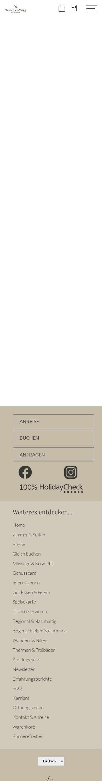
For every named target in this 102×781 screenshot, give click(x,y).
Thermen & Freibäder (34, 650)
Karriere (21, 698)
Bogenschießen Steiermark (39, 630)
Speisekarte (24, 602)
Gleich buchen (27, 554)
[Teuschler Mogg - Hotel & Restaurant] (15, 8)
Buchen (29, 438)
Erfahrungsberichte (32, 679)
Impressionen (26, 582)
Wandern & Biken (30, 640)
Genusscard (25, 573)
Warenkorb (24, 727)
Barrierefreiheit (28, 736)
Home (19, 525)
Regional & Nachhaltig (34, 621)
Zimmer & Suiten (29, 534)
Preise (19, 544)
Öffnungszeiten (28, 707)
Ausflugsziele (26, 659)
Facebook (25, 472)
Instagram (71, 472)
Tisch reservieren (30, 611)
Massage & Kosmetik (33, 563)
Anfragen (32, 454)
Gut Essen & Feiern (31, 592)
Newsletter (24, 669)
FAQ (17, 688)
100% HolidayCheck (51, 488)
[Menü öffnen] (87, 8)
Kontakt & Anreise (31, 717)
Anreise (29, 421)
